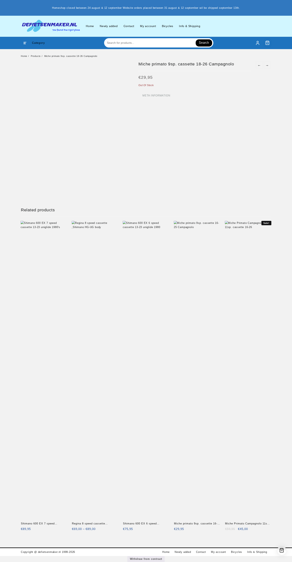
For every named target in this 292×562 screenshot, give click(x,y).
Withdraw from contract (146, 558)
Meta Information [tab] (156, 95)
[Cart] (267, 43)
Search (204, 42)
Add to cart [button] (24, 530)
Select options (75, 530)
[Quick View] (32, 530)
